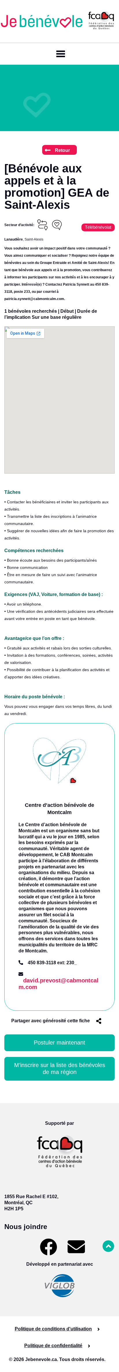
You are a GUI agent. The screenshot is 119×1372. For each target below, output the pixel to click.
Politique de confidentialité (53, 1345)
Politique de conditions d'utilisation (53, 1328)
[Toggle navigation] (59, 54)
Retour (62, 150)
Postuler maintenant (59, 1042)
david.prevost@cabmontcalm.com (58, 983)
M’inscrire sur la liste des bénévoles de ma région (59, 1068)
